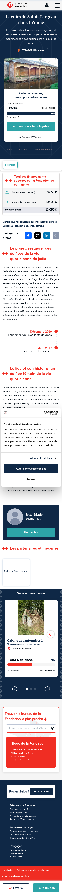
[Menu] (57, 3)
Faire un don (46, 888)
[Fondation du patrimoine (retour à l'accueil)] (16, 5)
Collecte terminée (42, 149)
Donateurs (13, 117)
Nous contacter (41, 791)
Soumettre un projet (22, 827)
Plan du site (7, 870)
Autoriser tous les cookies (31, 468)
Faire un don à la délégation (31, 126)
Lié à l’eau (22, 149)
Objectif (48, 108)
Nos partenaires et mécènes (23, 816)
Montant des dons (15, 103)
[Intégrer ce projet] (56, 235)
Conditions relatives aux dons (15, 876)
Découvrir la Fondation (23, 805)
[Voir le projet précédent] (14, 688)
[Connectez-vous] (47, 5)
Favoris (18, 888)
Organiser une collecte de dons (24, 831)
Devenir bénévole (18, 850)
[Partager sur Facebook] (28, 235)
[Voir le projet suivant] (47, 688)
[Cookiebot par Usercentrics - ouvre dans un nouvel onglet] (44, 413)
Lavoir (8, 149)
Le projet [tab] (10, 164)
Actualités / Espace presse (22, 819)
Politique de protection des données (33, 870)
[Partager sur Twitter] (37, 235)
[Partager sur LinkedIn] (46, 235)
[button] (27, 689)
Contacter (31, 532)
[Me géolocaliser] (52, 728)
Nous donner (16, 857)
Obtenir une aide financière (22, 838)
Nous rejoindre (16, 853)
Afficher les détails (41, 458)
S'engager (15, 846)
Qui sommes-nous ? (19, 809)
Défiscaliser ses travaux (21, 834)
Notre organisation (18, 812)
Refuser (31, 479)
